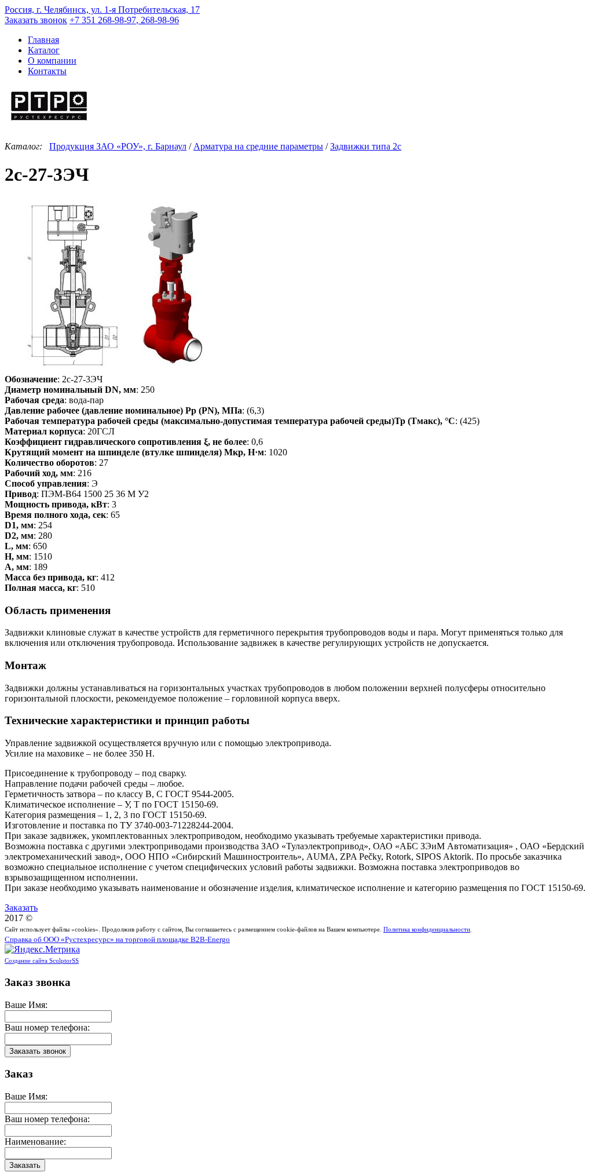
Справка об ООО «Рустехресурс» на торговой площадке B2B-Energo (117, 940)
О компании (52, 60)
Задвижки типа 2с (365, 146)
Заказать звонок (36, 20)
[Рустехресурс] (49, 122)
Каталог (44, 50)
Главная (43, 40)
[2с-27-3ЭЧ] (120, 369)
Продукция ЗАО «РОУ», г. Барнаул (117, 146)
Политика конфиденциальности (426, 929)
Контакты (47, 71)
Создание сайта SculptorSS (42, 960)
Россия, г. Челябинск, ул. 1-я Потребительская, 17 (102, 9)
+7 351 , (124, 20)
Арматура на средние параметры (258, 146)
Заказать (21, 907)
